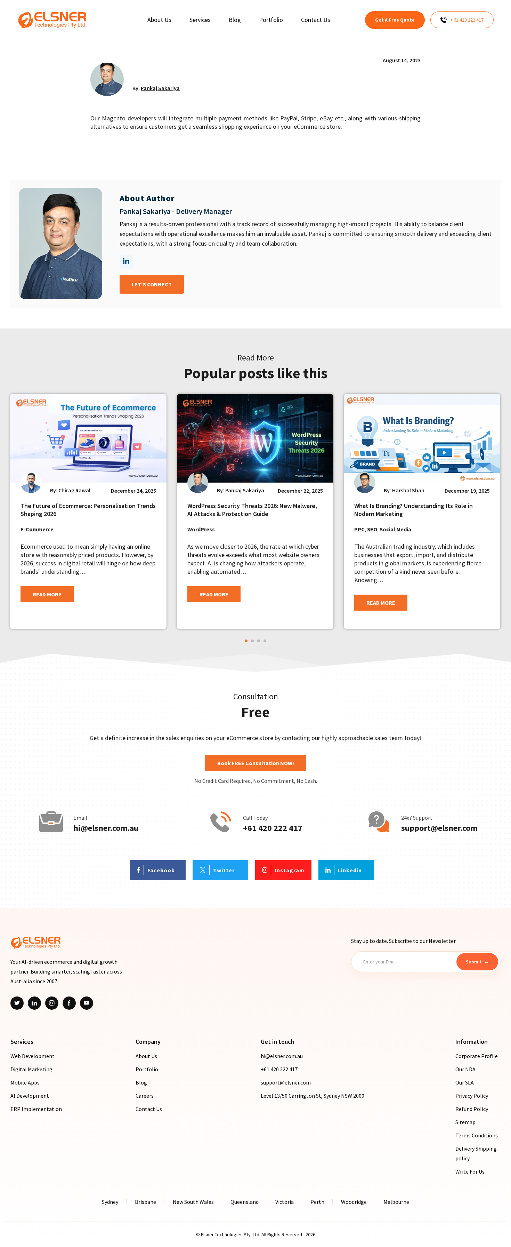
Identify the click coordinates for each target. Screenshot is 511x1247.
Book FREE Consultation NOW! (255, 763)
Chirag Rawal (74, 490)
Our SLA (464, 1082)
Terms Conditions (476, 1135)
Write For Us (470, 1171)
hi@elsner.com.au (105, 828)
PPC (359, 529)
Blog (141, 1082)
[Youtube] (86, 1003)
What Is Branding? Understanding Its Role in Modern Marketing (413, 510)
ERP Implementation (36, 1108)
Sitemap (465, 1122)
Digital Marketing (31, 1069)
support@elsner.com (439, 828)
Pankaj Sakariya (160, 88)
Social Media (395, 529)
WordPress (201, 529)
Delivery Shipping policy (476, 1153)
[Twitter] (17, 1003)
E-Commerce (37, 529)
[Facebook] (69, 1003)
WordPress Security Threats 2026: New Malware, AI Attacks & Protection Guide (252, 510)
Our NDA (465, 1069)
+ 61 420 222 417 (467, 20)
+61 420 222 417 (272, 828)
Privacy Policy (471, 1095)
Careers (145, 1095)
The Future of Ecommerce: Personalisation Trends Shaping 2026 (88, 510)
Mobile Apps (25, 1082)
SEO (372, 529)
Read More (47, 594)
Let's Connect (152, 284)
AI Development (29, 1095)
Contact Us (149, 1108)
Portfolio (147, 1069)
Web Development (32, 1056)
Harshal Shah (408, 490)
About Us (146, 1056)
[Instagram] (51, 1003)
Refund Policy (471, 1108)
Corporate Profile (476, 1056)
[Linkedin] (34, 1003)
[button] (246, 641)
